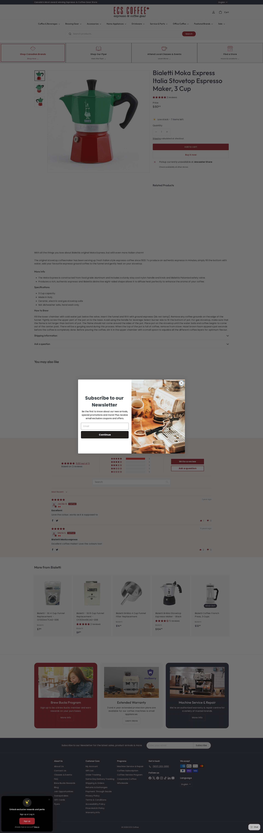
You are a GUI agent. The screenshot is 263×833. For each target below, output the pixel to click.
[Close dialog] (181, 383)
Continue (105, 434)
